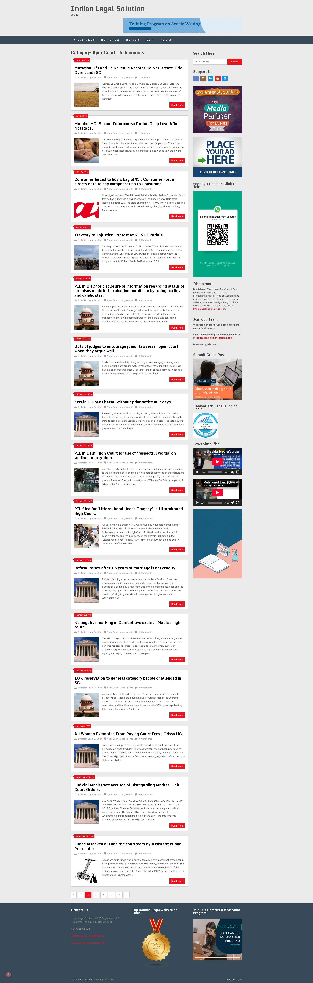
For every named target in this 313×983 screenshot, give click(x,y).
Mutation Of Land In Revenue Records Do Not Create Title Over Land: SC (128, 70)
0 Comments (145, 189)
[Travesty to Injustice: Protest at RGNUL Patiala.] (86, 257)
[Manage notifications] (8, 974)
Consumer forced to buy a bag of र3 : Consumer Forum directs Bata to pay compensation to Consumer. (125, 181)
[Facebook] (196, 78)
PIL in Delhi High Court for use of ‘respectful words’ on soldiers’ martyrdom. (125, 455)
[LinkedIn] (210, 78)
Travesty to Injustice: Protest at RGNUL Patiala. (119, 235)
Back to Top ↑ (234, 979)
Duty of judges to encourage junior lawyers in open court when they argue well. (126, 348)
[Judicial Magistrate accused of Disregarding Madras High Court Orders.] (86, 811)
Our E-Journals (109, 40)
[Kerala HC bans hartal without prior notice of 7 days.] (86, 424)
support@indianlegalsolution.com (88, 942)
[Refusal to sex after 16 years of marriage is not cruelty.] (86, 590)
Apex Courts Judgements (120, 77)
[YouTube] (218, 78)
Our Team (131, 40)
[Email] (225, 78)
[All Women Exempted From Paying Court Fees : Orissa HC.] (86, 755)
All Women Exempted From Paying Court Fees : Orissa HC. (128, 733)
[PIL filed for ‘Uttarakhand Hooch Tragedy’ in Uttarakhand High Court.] (86, 535)
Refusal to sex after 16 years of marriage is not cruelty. (125, 568)
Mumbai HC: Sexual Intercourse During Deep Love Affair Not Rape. (127, 125)
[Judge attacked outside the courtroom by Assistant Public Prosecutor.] (86, 870)
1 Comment (145, 77)
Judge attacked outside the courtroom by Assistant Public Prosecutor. (127, 846)
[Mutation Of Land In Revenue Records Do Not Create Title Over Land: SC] (86, 94)
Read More (177, 105)
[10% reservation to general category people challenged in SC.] (86, 704)
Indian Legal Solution (108, 8)
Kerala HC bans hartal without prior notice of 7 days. (123, 402)
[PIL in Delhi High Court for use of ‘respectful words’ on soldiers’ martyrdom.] (86, 479)
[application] (217, 461)
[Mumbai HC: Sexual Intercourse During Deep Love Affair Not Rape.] (86, 150)
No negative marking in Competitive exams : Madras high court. (127, 624)
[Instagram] (203, 78)
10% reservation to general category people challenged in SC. (127, 680)
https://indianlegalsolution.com (209, 308)
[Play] (197, 472)
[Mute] (232, 472)
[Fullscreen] (237, 472)
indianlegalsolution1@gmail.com (214, 337)
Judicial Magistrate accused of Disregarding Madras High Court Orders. (126, 787)
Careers (165, 40)
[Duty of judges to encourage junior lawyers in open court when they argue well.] (86, 373)
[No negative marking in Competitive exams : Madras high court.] (86, 649)
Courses (150, 40)
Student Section (83, 40)
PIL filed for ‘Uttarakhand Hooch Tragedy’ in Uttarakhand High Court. (128, 511)
